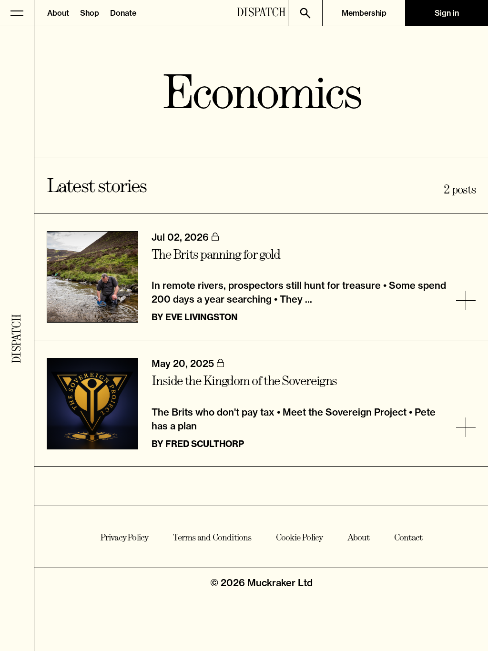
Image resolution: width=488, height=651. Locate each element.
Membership (364, 13)
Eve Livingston (201, 317)
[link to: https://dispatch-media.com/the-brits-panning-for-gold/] (466, 300)
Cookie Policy (299, 537)
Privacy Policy (124, 537)
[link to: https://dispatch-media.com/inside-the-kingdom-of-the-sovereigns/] (466, 427)
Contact (408, 537)
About (58, 13)
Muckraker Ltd (280, 583)
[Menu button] (17, 13)
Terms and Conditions (212, 537)
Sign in (447, 13)
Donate (123, 13)
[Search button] (305, 13)
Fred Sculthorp (204, 443)
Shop (89, 13)
